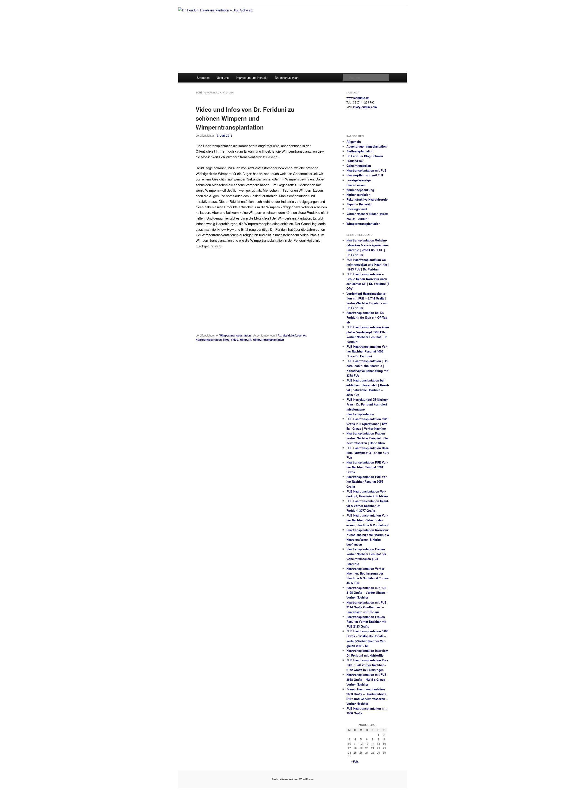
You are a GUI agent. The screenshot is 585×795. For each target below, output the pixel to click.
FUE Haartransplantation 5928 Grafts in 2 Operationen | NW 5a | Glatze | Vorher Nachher (367, 424)
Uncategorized (356, 209)
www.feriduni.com (358, 98)
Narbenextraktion (358, 194)
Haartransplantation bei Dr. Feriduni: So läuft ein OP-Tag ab (366, 317)
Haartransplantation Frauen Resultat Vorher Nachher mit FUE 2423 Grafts (366, 621)
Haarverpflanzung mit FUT (364, 175)
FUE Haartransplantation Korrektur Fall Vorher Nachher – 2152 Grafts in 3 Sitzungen (367, 665)
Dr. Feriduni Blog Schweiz (364, 156)
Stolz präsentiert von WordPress (292, 779)
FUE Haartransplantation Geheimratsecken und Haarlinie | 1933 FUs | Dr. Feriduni (367, 264)
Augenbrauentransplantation (366, 146)
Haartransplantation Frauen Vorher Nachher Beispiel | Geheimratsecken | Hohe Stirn (367, 438)
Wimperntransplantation (235, 335)
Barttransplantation (359, 151)
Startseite (203, 77)
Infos (226, 339)
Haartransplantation (209, 339)
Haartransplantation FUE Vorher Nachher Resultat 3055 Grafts (367, 481)
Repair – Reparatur (359, 204)
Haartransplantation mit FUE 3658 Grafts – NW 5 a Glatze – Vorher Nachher (367, 679)
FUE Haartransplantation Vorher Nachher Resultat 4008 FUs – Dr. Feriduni (367, 351)
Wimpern (245, 339)
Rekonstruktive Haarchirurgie (367, 199)
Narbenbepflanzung (360, 190)
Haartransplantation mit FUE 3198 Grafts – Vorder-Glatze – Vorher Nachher (366, 592)
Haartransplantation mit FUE (366, 170)
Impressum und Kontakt (252, 77)
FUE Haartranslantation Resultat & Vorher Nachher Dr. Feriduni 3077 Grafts (367, 506)
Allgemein (353, 141)
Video (234, 339)
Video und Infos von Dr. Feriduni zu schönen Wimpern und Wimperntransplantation (245, 118)
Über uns (223, 77)
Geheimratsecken (358, 165)
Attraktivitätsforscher (292, 335)
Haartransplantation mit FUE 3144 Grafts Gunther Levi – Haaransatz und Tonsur (366, 607)
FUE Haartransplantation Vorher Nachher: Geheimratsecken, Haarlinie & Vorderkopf (367, 520)
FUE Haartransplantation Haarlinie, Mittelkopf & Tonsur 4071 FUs (367, 453)
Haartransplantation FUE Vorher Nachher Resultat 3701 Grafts (367, 467)
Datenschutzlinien (286, 77)
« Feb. (355, 761)
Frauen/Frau (355, 161)
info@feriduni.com (365, 107)
